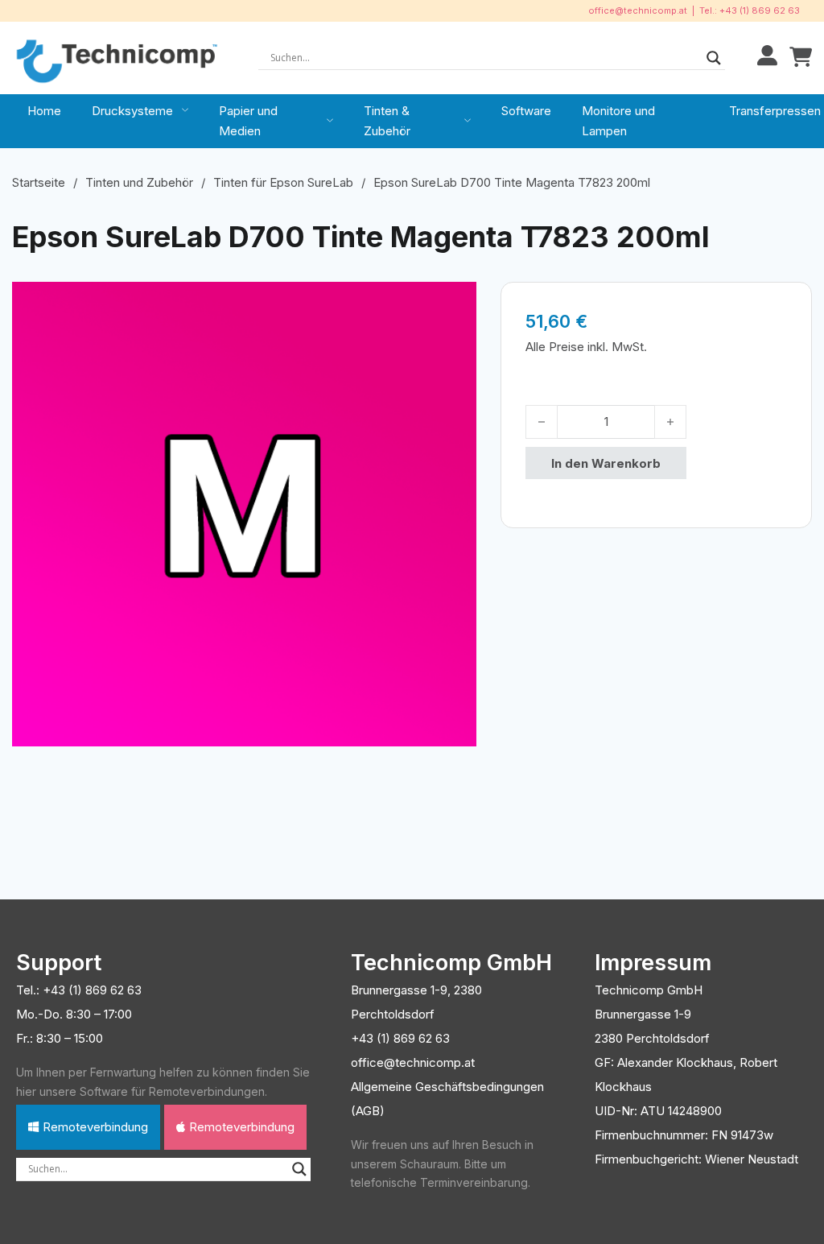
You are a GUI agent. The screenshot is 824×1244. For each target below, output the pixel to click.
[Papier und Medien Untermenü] (329, 120)
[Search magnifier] (713, 58)
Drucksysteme (132, 110)
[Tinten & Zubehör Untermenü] (467, 120)
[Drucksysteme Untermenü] (185, 110)
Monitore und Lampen (618, 121)
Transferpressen (775, 110)
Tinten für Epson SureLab (283, 182)
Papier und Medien (248, 121)
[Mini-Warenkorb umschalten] (800, 58)
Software (526, 110)
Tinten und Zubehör (139, 182)
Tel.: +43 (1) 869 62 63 (749, 10)
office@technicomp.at (637, 10)
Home (44, 110)
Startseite (38, 182)
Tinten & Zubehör (387, 121)
